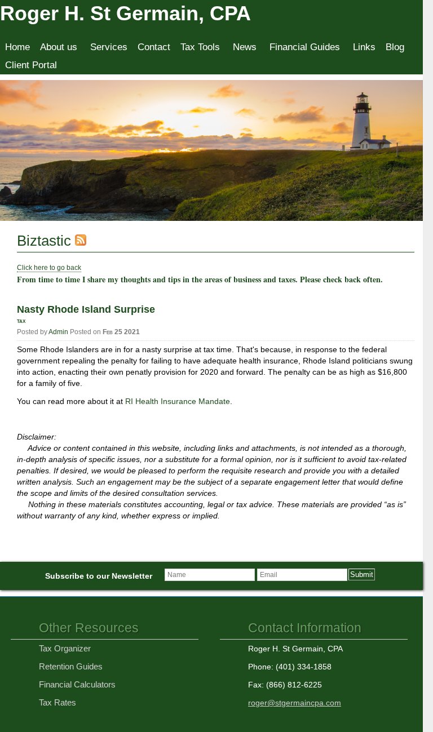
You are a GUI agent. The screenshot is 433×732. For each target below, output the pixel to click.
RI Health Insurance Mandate (177, 401)
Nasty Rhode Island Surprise (86, 309)
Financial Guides (304, 47)
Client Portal (31, 65)
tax (21, 321)
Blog (395, 47)
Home (17, 47)
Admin (58, 332)
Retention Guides (71, 666)
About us (58, 47)
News (245, 47)
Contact (154, 47)
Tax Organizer (65, 648)
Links (364, 47)
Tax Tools (200, 47)
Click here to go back (49, 268)
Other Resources (89, 627)
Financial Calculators (77, 684)
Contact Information (304, 627)
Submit (361, 574)
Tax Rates (57, 702)
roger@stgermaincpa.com (294, 702)
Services (108, 47)
